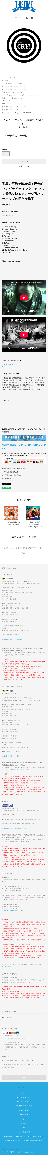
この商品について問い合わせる (12, 475)
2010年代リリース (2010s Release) (29, 95)
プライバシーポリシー (24, 1110)
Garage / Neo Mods (19, 86)
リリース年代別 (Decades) (9, 95)
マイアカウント (24, 1119)
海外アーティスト (7, 77)
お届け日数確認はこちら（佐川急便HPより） (14, 828)
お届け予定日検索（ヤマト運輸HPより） (13, 639)
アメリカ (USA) (17, 92)
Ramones (24, 110)
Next (44, 517)
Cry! (6, 80)
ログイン (24, 1127)
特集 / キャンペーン (7, 113)
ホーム (24, 1093)
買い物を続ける (7, 478)
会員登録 (24, 1123)
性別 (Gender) (6, 98)
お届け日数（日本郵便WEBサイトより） (13, 910)
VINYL (4, 101)
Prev (3, 517)
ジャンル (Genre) (7, 83)
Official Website (7, 364)
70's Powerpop (18, 83)
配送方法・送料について (24, 1101)
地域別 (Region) (6, 92)
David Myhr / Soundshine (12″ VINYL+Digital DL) (35, 524)
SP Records (5, 104)
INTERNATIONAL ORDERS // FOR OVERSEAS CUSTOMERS (24, 1136)
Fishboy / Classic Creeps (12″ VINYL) (13, 523)
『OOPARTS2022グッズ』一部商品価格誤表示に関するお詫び (24, 1140)
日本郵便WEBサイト (8, 966)
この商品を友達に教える (10, 472)
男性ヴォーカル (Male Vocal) (20, 98)
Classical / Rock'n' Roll (20, 89)
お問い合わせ (24, 1114)
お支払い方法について (24, 1097)
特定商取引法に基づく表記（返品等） (14, 469)
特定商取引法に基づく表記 (24, 1106)
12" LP (9, 101)
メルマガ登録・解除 (24, 1132)
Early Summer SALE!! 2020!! (23, 113)
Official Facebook (8, 367)
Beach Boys (25, 107)
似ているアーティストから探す (11, 107)
